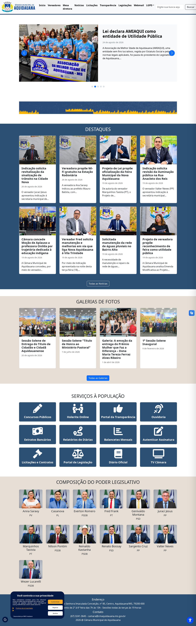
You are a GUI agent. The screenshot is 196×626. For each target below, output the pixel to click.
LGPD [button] (149, 5)
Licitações (92, 5)
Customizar (55, 602)
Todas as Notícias (98, 283)
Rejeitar (55, 607)
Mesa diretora (67, 7)
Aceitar (55, 613)
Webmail (139, 5)
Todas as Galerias (98, 378)
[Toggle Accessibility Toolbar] (190, 620)
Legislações (125, 5)
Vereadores (54, 5)
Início (42, 5)
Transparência (108, 5)
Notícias (79, 5)
